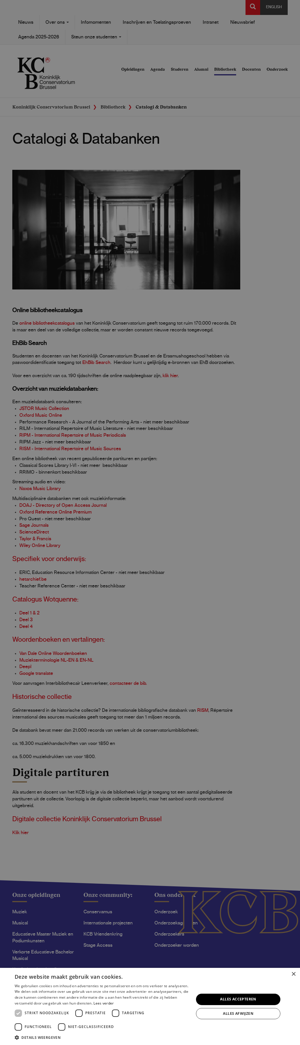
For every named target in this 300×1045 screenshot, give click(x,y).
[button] (102, 1037)
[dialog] (150, 1006)
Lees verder (103, 1003)
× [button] (293, 974)
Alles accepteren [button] (238, 999)
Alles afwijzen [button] (238, 1013)
